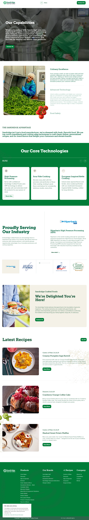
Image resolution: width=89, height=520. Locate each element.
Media (78, 481)
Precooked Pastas (25, 497)
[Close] (30, 505)
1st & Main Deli (47, 474)
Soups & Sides (67, 483)
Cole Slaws (23, 474)
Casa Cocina (46, 476)
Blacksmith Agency (71, 518)
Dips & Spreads (24, 478)
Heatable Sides (24, 487)
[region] (17, 510)
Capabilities (80, 476)
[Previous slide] (80, 160)
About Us (79, 474)
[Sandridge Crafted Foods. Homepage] (9, 3)
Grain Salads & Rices (26, 483)
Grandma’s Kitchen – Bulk (27, 485)
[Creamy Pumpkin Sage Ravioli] (20, 361)
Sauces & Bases (24, 502)
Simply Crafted (47, 483)
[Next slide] (85, 160)
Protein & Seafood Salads (27, 500)
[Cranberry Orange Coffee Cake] (20, 399)
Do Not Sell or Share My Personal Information (13, 514)
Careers (79, 478)
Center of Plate (67, 474)
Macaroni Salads (24, 489)
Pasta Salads (23, 493)
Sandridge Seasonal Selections (51, 481)
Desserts (22, 476)
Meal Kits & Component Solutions (29, 491)
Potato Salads (24, 495)
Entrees (22, 481)
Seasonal (65, 481)
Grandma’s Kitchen (48, 478)
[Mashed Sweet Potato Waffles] (20, 438)
